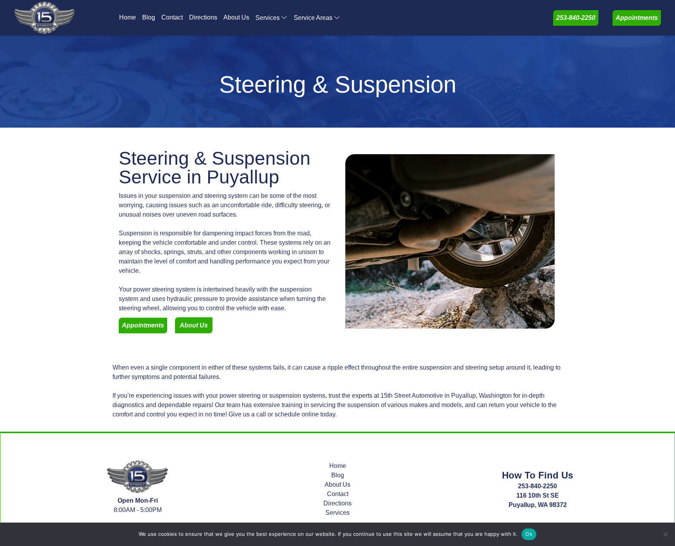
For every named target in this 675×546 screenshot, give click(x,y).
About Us (236, 17)
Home (127, 17)
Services (267, 17)
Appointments (637, 17)
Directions (203, 17)
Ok (528, 534)
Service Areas (313, 17)
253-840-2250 (575, 17)
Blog (148, 17)
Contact (172, 17)
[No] (665, 534)
